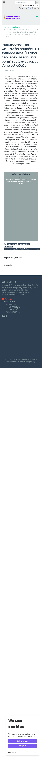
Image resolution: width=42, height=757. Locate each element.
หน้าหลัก (6, 27)
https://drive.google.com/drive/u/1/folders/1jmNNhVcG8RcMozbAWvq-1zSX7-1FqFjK (21, 181)
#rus (9, 244)
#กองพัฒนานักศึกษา (23, 244)
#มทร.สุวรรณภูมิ (8, 246)
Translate (35, 8)
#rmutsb (14, 244)
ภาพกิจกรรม (16, 27)
